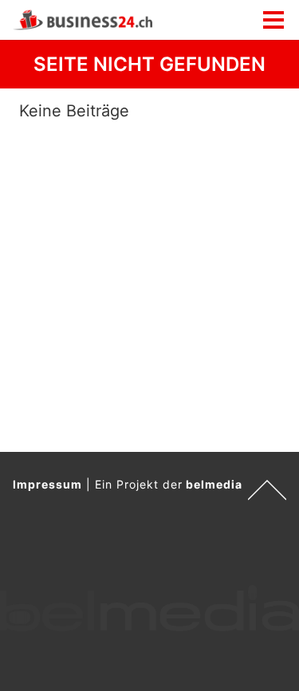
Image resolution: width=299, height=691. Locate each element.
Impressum (47, 484)
